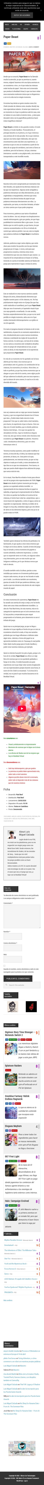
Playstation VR (8, 821)
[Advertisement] (24, 1321)
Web (5, 955)
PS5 (7, 1039)
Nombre (7, 932)
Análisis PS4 (16, 819)
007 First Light (12, 1156)
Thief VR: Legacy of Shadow (30, 1384)
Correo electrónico (10, 943)
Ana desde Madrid (10, 1374)
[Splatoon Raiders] (11, 1080)
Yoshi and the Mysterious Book (15, 1264)
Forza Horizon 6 (10, 1269)
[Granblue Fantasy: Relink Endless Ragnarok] (11, 1113)
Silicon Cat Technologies (28, 1476)
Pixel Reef (31, 819)
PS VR (9, 43)
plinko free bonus (10, 1358)
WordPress (19, 1481)
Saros (6, 1274)
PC (19, 1039)
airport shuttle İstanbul (11, 1351)
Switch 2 (29, 1039)
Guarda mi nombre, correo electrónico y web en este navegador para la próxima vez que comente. (21, 970)
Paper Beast (24, 819)
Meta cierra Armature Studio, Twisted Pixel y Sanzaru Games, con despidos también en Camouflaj (21, 1377)
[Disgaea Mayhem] (11, 1140)
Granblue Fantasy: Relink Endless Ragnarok (17, 1097)
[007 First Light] (11, 1171)
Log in (26, 1481)
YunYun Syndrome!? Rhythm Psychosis (18, 1287)
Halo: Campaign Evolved (17, 1200)
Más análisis (8, 1300)
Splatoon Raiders (13, 1065)
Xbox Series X (13, 1039)
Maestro (23, 1366)
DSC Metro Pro (20, 1478)
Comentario (8, 903)
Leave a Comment (34, 47)
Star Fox (7, 1259)
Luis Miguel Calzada (11, 1366)
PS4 (5, 43)
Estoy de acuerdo (22, 15)
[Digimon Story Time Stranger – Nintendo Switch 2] (11, 1049)
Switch (23, 1039)
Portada (34, 816)
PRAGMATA (8, 1292)
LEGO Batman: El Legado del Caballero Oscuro (20, 1279)
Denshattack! (9, 1245)
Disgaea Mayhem (13, 1126)
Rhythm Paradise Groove (13, 1240)
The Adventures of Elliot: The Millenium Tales (20, 1250)
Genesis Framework (33, 1478)
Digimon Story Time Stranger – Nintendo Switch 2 (20, 1034)
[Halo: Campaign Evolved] (11, 1215)
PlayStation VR (26, 816)
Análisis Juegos (16, 816)
